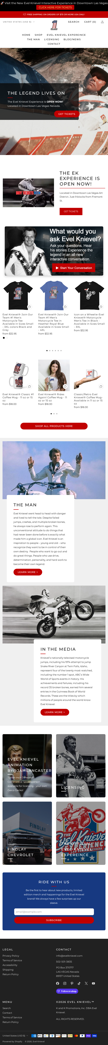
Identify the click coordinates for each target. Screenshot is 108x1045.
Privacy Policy (11, 955)
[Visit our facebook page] (57, 983)
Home (26, 35)
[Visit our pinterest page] (72, 983)
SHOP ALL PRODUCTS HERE (54, 426)
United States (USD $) (17, 22)
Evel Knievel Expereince (66, 35)
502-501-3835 (64, 961)
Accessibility (10, 965)
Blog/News (72, 39)
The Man (33, 39)
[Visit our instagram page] (64, 983)
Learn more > (28, 572)
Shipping (8, 969)
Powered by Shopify (12, 1041)
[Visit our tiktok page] (79, 983)
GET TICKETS (66, 114)
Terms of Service (12, 960)
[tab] (47, 350)
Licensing (51, 39)
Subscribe (54, 920)
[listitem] (54, 14)
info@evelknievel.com (69, 955)
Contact (54, 44)
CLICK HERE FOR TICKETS (54, 7)
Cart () (90, 22)
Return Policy (11, 974)
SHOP (39, 35)
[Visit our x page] (86, 983)
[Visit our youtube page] (93, 983)
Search (73, 22)
